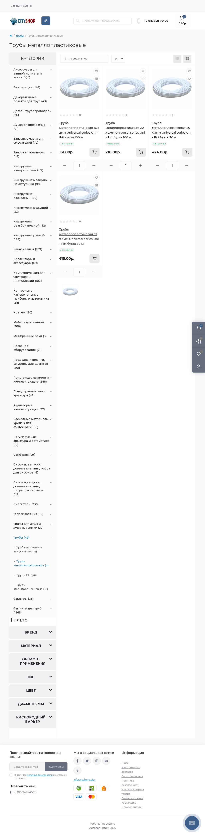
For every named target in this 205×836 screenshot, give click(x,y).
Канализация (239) (27, 249)
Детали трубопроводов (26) (31, 113)
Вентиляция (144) (26, 87)
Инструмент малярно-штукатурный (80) (30, 182)
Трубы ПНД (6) (26, 575)
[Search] (77, 21)
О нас (125, 762)
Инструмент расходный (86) (25, 196)
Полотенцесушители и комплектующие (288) (31, 379)
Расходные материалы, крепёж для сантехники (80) (31, 423)
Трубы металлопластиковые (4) (31, 563)
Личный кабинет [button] (21, 5)
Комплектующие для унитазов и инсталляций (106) (29, 277)
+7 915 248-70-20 (156, 21)
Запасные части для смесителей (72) (28, 140)
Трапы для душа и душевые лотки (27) (28, 526)
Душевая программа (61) (29, 127)
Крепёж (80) (22, 312)
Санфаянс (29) (24, 454)
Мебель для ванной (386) (28, 324)
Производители (132, 807)
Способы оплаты (132, 776)
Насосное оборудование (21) (27, 348)
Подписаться (56, 766)
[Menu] (45, 20)
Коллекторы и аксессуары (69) (25, 261)
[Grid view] (187, 59)
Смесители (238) (26, 504)
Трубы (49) (21, 537)
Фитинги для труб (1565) (27, 610)
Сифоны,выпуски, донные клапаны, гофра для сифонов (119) (28, 488)
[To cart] (94, 152)
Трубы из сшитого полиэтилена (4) (28, 549)
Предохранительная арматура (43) (29, 393)
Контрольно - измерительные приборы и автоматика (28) (31, 296)
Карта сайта (129, 802)
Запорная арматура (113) (28, 154)
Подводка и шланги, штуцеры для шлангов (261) (30, 364)
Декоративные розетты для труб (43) (30, 99)
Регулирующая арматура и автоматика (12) (31, 441)
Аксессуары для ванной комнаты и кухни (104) (27, 73)
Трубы (20, 35)
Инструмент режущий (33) (30, 210)
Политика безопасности (40, 775)
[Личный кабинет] (198, 366)
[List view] (177, 59)
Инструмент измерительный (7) (28, 168)
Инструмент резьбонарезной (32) (29, 223)
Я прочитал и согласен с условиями (40, 777)
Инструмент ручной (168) (29, 237)
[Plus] (93, 165)
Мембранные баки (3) (30, 336)
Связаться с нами (132, 798)
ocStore (110, 823)
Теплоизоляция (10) (28, 514)
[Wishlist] (96, 71)
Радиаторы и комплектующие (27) (29, 407)
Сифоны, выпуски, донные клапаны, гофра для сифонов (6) (31, 468)
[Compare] (96, 79)
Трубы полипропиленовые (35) (31, 586)
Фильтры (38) (23, 598)
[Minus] (64, 165)
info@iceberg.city (84, 779)
